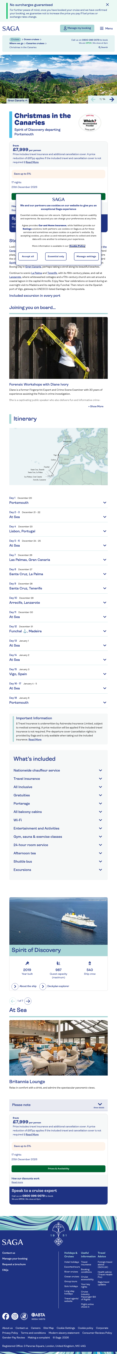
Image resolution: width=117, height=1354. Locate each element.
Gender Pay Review (13, 1338)
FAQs (5, 1270)
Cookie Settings (66, 1328)
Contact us (8, 1253)
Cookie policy (85, 1328)
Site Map (48, 1328)
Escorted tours (72, 1267)
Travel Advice (102, 1255)
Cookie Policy (77, 246)
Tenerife (52, 273)
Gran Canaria (33, 267)
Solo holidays (71, 1286)
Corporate (102, 1328)
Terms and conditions (33, 1333)
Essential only (56, 256)
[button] (95, 407)
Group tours (70, 1281)
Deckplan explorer (58, 986)
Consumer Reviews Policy (97, 1333)
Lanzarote (15, 277)
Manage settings (86, 256)
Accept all (28, 256)
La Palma (36, 273)
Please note (21, 1105)
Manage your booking (14, 1259)
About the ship (28, 986)
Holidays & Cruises (70, 1255)
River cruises (71, 1272)
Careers (36, 1328)
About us (7, 1328)
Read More (32, 162)
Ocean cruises (71, 1277)
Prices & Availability (58, 1169)
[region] (58, 229)
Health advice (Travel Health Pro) (105, 1274)
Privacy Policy (10, 1333)
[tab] (58, 601)
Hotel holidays (71, 1262)
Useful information (88, 1255)
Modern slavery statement (64, 1333)
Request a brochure (14, 1264)
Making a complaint (39, 1338)
